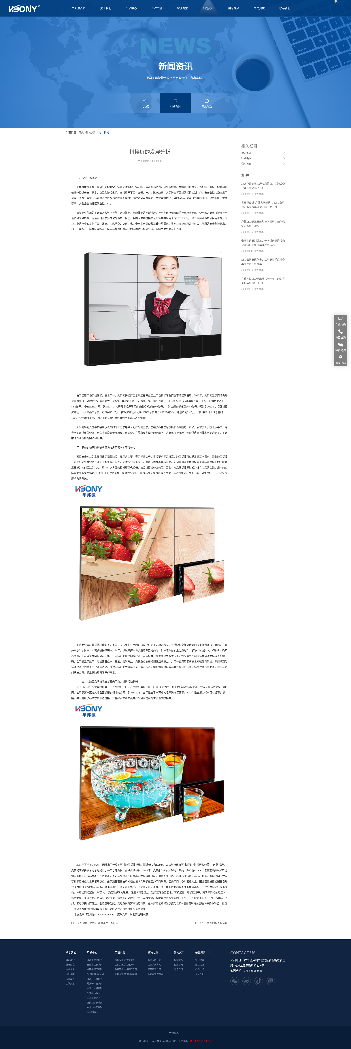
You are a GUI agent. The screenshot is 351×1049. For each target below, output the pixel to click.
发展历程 (70, 964)
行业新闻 (175, 106)
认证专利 (199, 974)
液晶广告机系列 (94, 979)
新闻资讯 (208, 8)
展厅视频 (233, 8)
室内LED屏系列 (94, 1002)
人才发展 (70, 979)
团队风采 (70, 983)
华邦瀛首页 (79, 8)
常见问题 (207, 106)
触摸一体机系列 (94, 983)
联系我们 (284, 8)
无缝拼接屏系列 (94, 964)
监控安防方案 (154, 960)
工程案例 (156, 8)
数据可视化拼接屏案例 (126, 969)
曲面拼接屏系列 (94, 969)
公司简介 (70, 960)
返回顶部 (340, 363)
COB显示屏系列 (95, 993)
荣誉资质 (259, 8)
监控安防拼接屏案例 (125, 960)
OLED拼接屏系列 (95, 974)
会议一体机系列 (94, 988)
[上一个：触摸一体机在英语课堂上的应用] (95, 923)
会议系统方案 (154, 964)
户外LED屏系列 (94, 1007)
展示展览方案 (154, 969)
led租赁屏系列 (94, 1012)
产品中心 (131, 8)
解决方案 (182, 8)
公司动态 (144, 106)
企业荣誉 (199, 960)
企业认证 (199, 964)
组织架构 (70, 974)
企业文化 (70, 969)
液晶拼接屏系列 (94, 960)
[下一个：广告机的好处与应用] (211, 923)
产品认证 (199, 969)
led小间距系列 (94, 998)
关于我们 (105, 8)
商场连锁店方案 (155, 974)
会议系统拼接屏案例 (125, 964)
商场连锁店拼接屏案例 (126, 974)
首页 (81, 132)
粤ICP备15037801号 (201, 1041)
